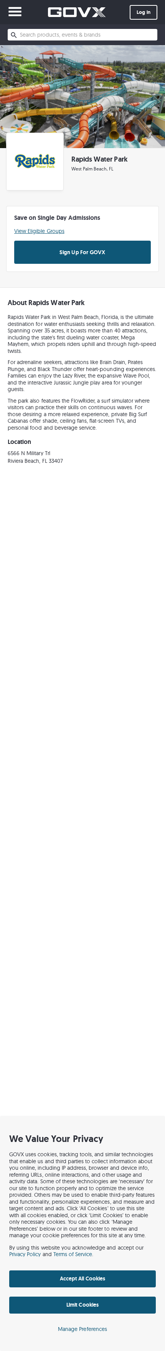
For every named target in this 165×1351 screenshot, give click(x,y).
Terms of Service (72, 1254)
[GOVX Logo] (77, 12)
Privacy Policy (25, 1254)
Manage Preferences (82, 1329)
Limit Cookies (82, 1304)
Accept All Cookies (82, 1278)
